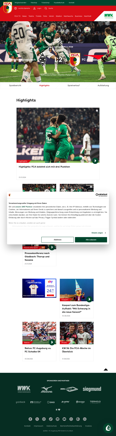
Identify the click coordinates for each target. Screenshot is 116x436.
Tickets (38, 16)
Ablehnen (57, 240)
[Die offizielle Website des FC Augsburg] (8, 8)
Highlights (44, 85)
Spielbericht (15, 85)
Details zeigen (97, 233)
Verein (51, 16)
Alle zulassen (91, 240)
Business (78, 16)
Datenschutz (52, 426)
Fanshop (34, 2)
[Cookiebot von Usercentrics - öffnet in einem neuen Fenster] (97, 195)
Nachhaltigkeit (90, 16)
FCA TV (17, 16)
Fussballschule (59, 2)
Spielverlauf (74, 85)
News (24, 16)
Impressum (38, 426)
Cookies (88, 426)
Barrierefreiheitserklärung (71, 426)
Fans (45, 16)
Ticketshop (45, 2)
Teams (31, 16)
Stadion (59, 16)
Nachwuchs (68, 16)
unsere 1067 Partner (23, 207)
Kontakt (71, 2)
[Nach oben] (106, 368)
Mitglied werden (20, 2)
